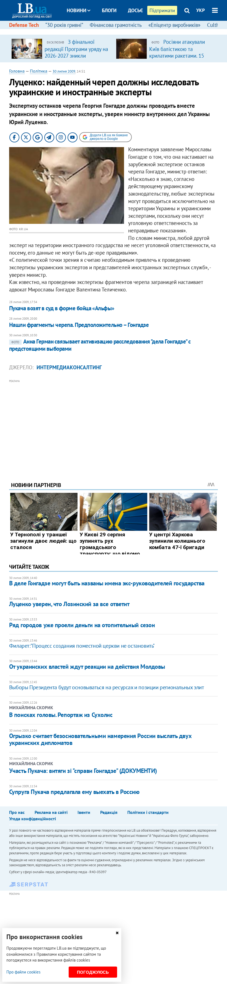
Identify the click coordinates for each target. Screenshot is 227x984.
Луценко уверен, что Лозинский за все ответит (69, 604)
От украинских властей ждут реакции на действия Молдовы (87, 666)
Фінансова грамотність (116, 25)
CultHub (216, 25)
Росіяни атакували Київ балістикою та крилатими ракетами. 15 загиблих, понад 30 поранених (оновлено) (177, 55)
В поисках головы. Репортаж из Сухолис (61, 715)
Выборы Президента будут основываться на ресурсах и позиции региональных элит (106, 687)
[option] (61, 48)
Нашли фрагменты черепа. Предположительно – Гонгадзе (79, 325)
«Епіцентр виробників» (174, 25)
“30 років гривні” (64, 25)
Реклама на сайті (51, 812)
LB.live (118, 31)
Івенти (84, 812)
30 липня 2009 (64, 71)
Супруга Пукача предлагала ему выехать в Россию (74, 792)
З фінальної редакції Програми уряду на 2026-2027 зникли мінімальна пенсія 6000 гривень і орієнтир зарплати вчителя (76, 59)
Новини (76, 10)
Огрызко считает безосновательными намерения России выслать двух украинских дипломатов (100, 739)
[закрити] (117, 933)
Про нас (17, 812)
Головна (17, 71)
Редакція (108, 812)
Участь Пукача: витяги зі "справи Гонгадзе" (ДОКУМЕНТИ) (83, 771)
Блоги (109, 10)
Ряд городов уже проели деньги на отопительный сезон (82, 625)
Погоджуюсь (93, 972)
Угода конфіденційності (32, 818)
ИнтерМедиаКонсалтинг (69, 367)
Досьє (135, 10)
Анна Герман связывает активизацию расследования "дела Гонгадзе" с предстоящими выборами (100, 345)
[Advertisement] (113, 423)
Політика (38, 71)
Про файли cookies (23, 972)
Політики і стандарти (148, 812)
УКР (200, 10)
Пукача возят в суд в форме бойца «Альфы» (61, 308)
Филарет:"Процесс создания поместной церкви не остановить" (82, 645)
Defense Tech (24, 25)
